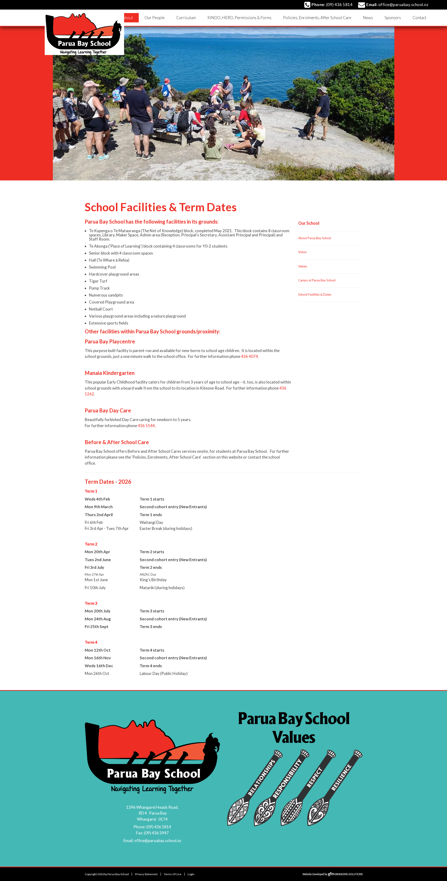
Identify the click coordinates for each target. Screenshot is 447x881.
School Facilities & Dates (314, 294)
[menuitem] (128, 17)
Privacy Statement (146, 874)
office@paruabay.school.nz (157, 840)
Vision (302, 252)
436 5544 (146, 425)
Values (302, 266)
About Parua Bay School (314, 238)
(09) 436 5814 (158, 826)
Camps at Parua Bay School (316, 280)
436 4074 (249, 356)
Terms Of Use (172, 874)
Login (191, 874)
